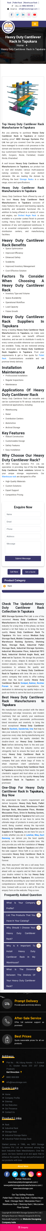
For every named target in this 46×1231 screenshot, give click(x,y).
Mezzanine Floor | (33, 1201)
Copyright (6, 1213)
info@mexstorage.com (28, 9)
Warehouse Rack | (11, 1204)
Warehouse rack (9, 476)
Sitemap (8, 1101)
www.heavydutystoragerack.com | (23, 1182)
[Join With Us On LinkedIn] (23, 14)
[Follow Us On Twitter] (17, 14)
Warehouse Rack (30, 3)
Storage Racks (26, 179)
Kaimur (32, 683)
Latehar (29, 835)
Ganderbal (23, 729)
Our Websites (10, 1105)
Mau (37, 835)
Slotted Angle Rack (27, 215)
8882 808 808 (27, 6)
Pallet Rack (17, 3)
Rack (9, 3)
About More (23, 1166)
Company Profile (12, 1098)
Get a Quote (30, 572)
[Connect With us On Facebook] (11, 14)
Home (20, 45)
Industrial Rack (11, 1128)
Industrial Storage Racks (15, 1135)
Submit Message (23, 558)
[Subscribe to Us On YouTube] (34, 14)
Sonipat (24, 683)
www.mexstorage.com (23, 1188)
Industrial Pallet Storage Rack (17, 1139)
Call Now (14, 572)
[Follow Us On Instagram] (28, 14)
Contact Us (9, 1112)
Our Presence (10, 1108)
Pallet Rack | (8, 1198)
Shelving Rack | (26, 1204)
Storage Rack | (17, 1201)
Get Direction (13, 1072)
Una (31, 729)
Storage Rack (10, 1132)
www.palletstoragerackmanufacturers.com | (23, 1185)
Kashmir (13, 729)
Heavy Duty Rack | (22, 1198)
